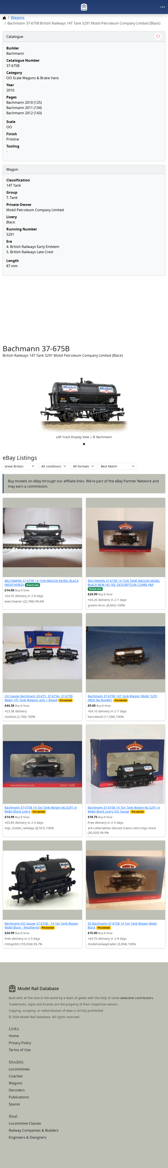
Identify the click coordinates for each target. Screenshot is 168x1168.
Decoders (17, 1090)
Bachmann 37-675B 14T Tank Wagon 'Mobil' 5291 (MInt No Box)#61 (123, 698)
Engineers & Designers (28, 1137)
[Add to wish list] (158, 36)
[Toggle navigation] (162, 7)
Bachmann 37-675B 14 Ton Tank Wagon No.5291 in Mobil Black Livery (41, 809)
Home (14, 1035)
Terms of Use (20, 1049)
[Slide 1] (84, 444)
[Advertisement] (84, 310)
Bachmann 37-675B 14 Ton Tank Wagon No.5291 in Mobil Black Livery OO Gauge (124, 809)
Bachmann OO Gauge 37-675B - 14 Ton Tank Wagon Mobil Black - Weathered (41, 925)
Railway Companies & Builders (34, 1130)
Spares (14, 1104)
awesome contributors (136, 998)
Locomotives (19, 1069)
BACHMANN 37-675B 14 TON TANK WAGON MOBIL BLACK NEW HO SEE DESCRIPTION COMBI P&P (124, 583)
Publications (19, 1097)
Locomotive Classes (25, 1123)
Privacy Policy (20, 1042)
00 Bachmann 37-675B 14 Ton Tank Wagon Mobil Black (122, 925)
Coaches (16, 1076)
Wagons (17, 17)
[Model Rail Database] (84, 7)
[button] (84, 405)
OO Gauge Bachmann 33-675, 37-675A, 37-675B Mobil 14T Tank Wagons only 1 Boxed (39, 698)
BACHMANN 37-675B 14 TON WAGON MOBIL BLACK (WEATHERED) (42, 583)
